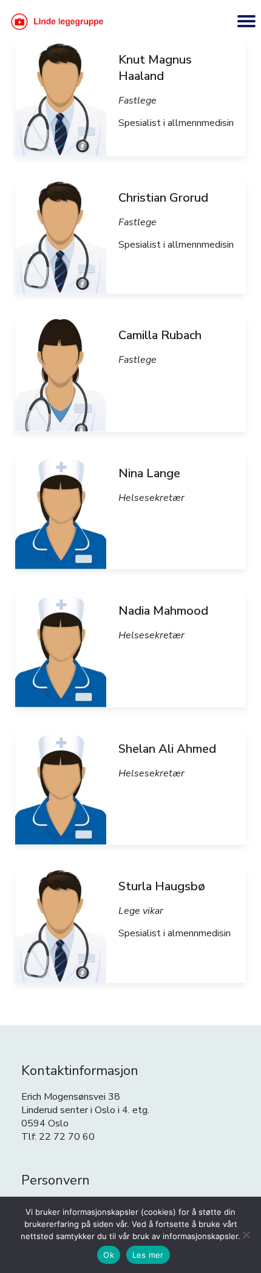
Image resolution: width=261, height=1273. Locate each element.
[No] (246, 1235)
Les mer (148, 1255)
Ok (108, 1255)
